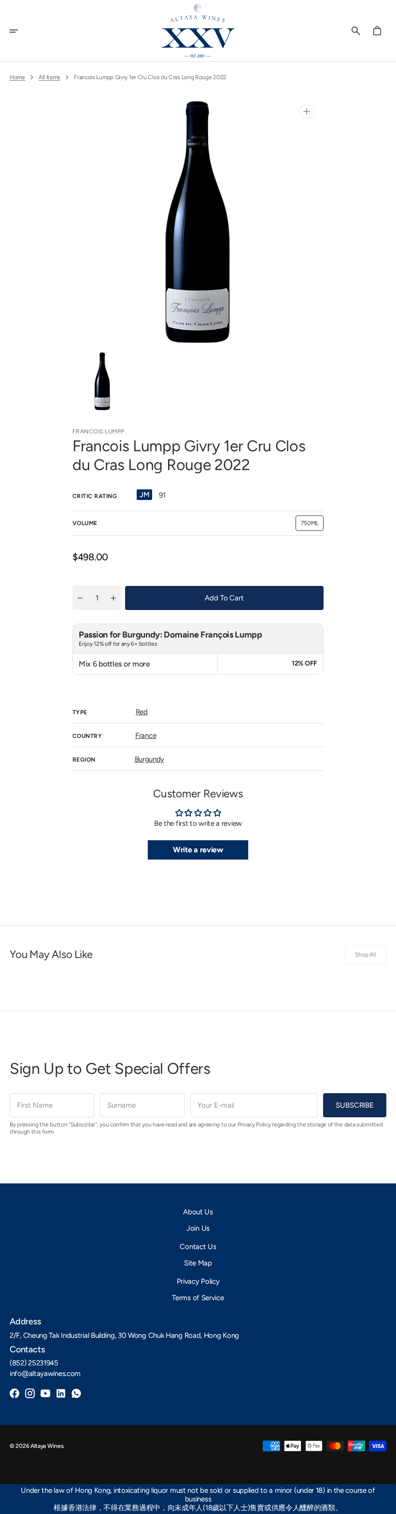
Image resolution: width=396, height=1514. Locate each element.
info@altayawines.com (45, 1373)
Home (17, 77)
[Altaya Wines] (198, 31)
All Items (49, 77)
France (145, 735)
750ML (312, 525)
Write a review (198, 849)
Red (142, 712)
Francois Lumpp (98, 431)
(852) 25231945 (34, 1363)
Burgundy (150, 759)
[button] (20, 31)
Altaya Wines (46, 1446)
